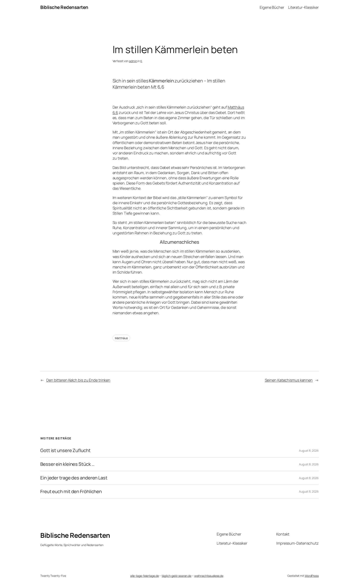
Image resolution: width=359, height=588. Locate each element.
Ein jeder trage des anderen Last (73, 477)
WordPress (312, 576)
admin (133, 61)
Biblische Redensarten (64, 7)
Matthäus (121, 338)
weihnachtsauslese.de (208, 576)
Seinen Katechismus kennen (289, 380)
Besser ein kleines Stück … (67, 464)
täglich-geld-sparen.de (176, 576)
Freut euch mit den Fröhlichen (71, 491)
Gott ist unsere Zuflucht (65, 450)
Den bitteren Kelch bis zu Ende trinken (78, 380)
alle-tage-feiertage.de (144, 576)
